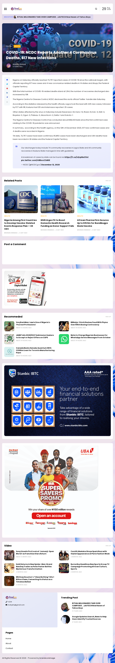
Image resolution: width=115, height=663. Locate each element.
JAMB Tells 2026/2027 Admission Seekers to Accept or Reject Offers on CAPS (35, 336)
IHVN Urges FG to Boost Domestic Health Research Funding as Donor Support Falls (57, 223)
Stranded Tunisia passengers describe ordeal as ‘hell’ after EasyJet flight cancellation (54, 17)
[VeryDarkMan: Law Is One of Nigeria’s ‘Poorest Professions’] (9, 326)
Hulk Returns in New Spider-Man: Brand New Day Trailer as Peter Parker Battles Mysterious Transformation (34, 566)
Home (9, 46)
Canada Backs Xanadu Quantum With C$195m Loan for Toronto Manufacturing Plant (35, 350)
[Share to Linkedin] (7, 93)
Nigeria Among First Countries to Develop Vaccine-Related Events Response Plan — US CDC (20, 224)
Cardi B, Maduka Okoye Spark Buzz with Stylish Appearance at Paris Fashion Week (90, 552)
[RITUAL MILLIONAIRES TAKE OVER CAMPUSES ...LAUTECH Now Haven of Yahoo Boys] (65, 607)
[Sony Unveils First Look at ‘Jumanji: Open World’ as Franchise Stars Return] (9, 555)
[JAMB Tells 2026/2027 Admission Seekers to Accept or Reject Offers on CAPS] (9, 339)
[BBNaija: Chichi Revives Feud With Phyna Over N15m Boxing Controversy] (64, 326)
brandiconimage (47, 658)
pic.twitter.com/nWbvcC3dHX (35, 160)
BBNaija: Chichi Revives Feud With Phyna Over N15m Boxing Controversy (89, 323)
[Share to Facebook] (7, 80)
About (8, 643)
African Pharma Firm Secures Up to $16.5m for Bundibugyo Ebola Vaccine (93, 223)
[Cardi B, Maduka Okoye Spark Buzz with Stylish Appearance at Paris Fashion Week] (64, 555)
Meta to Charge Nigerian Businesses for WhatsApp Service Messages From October (91, 336)
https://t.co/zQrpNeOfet (76, 157)
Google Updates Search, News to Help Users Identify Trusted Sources (89, 618)
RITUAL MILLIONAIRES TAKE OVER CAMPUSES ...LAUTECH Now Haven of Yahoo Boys (88, 605)
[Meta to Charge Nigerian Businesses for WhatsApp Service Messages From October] (64, 339)
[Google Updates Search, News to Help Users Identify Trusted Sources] (65, 619)
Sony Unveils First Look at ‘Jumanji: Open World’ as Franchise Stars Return (35, 552)
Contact (9, 648)
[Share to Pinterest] (7, 88)
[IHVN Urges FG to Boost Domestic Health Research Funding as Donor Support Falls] (57, 199)
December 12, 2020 (50, 164)
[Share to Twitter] (7, 84)
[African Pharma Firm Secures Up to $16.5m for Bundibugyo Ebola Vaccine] (94, 199)
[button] (7, 102)
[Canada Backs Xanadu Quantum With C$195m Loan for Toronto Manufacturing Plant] (9, 352)
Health (17, 46)
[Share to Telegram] (7, 97)
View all (108, 180)
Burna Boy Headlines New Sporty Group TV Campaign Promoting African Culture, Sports (90, 566)
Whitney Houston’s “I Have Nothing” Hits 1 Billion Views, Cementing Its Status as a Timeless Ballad (35, 579)
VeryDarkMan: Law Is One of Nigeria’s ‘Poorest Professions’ (33, 323)
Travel (7, 17)
